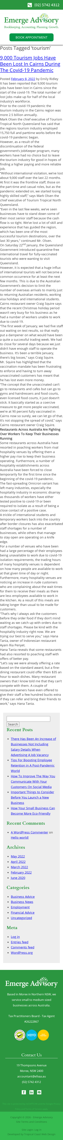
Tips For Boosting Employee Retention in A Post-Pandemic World (33, 765)
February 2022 (21, 872)
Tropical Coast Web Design (39, 1134)
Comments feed (22, 947)
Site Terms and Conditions (31, 1121)
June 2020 (18, 878)
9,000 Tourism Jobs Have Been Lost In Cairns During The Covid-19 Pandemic (30, 63)
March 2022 (19, 867)
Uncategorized (21, 918)
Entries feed (19, 942)
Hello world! (20, 837)
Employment (20, 907)
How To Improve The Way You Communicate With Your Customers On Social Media (33, 781)
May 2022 (18, 856)
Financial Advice (22, 912)
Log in (15, 937)
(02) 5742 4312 (46, 4)
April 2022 (18, 862)
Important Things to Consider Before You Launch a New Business (32, 797)
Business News (22, 902)
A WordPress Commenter (29, 832)
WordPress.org (22, 953)
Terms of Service (33, 1109)
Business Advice (23, 897)
